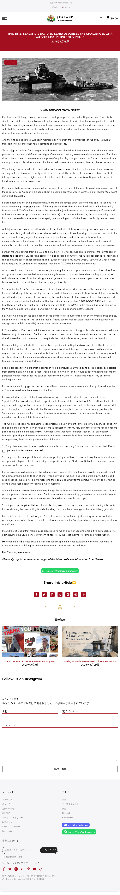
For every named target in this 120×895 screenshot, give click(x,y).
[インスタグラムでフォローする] (16, 869)
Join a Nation (7, 831)
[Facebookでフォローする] (3, 869)
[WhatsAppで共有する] (83, 594)
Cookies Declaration (11, 826)
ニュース (11, 62)
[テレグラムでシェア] (67, 594)
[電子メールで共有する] (75, 594)
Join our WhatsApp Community (61, 571)
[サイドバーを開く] (3, 451)
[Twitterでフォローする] (10, 869)
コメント (8, 725)
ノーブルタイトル (70, 804)
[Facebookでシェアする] (36, 594)
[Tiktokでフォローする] (40, 869)
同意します (17, 857)
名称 (6, 711)
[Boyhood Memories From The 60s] (45, 607)
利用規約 (6, 813)
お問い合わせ (8, 808)
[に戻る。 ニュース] (60, 607)
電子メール (70, 711)
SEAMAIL (66, 813)
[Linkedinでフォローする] (22, 869)
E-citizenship (67, 817)
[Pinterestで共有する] (52, 594)
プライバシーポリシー (12, 817)
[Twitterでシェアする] (44, 594)
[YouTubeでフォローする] (34, 869)
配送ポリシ (7, 822)
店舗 (64, 799)
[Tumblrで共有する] (60, 594)
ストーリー (7, 799)
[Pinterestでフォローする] (28, 869)
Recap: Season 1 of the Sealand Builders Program (30, 661)
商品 (64, 808)
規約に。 (15, 857)
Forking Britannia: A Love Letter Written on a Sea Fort (90, 661)
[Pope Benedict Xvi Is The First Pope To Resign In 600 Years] (74, 607)
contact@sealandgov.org (62, 2)
